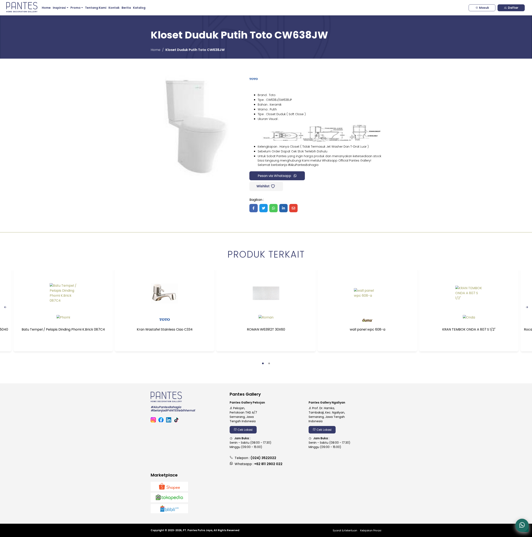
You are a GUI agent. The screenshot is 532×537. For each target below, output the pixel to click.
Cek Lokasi (244, 430)
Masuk (484, 8)
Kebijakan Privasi (370, 530)
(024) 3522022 (263, 458)
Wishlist (263, 186)
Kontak (113, 8)
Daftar (513, 8)
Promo (75, 8)
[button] (263, 363)
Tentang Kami (95, 8)
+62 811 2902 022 (268, 464)
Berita (126, 8)
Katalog (139, 8)
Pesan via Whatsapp (275, 175)
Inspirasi (59, 8)
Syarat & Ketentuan (345, 530)
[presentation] (5, 307)
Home (46, 8)
